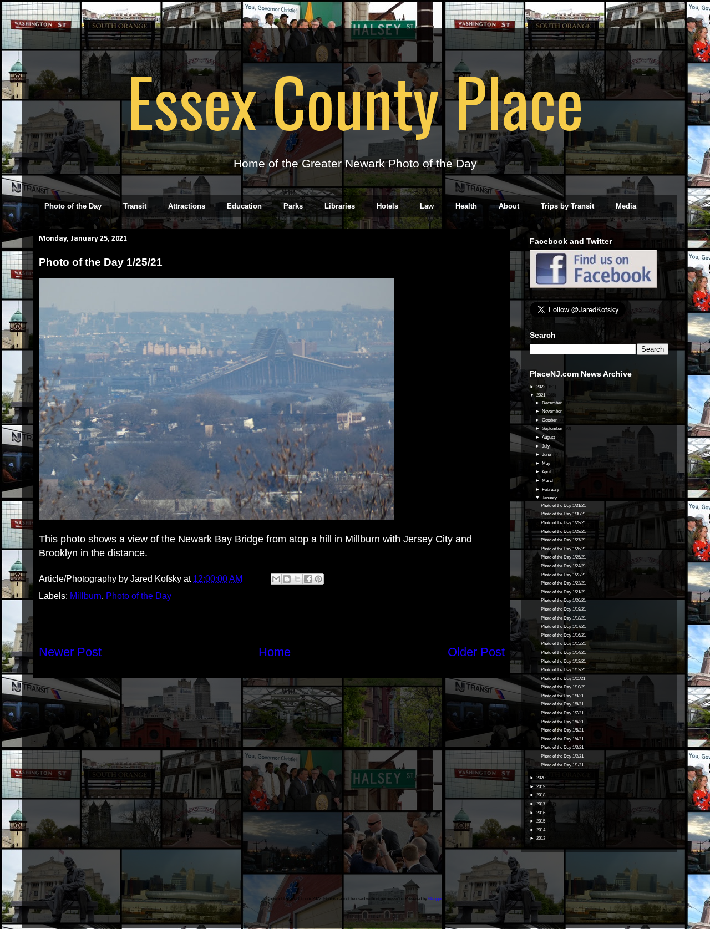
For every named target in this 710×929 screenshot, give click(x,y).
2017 (541, 803)
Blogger (435, 898)
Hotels (387, 206)
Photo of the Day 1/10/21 (563, 686)
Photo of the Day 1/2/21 (562, 756)
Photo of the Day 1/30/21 (563, 513)
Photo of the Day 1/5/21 (562, 730)
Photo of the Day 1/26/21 (563, 548)
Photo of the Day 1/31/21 (563, 505)
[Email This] (276, 579)
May (546, 463)
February (551, 489)
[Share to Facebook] (307, 579)
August (549, 437)
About (509, 206)
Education (244, 206)
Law (427, 206)
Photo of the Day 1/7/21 (562, 712)
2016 (541, 812)
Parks (293, 206)
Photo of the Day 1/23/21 (563, 574)
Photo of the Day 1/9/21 (562, 695)
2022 (541, 386)
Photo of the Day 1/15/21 (563, 643)
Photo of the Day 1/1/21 (562, 765)
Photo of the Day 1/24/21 (563, 566)
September (553, 428)
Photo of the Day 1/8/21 (562, 704)
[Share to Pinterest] (318, 579)
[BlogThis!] (286, 579)
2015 (541, 821)
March (548, 480)
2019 (541, 786)
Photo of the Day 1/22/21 (563, 583)
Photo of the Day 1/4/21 (562, 739)
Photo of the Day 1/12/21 (563, 669)
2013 (541, 838)
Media (626, 206)
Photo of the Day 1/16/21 (563, 635)
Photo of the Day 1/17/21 (563, 626)
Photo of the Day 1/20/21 (563, 600)
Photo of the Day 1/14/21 (563, 652)
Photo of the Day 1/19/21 (563, 609)
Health (466, 206)
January (550, 497)
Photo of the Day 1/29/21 (563, 522)
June (547, 454)
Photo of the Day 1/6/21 (562, 721)
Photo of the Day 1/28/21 (563, 531)
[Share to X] (297, 579)
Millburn (86, 596)
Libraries (339, 206)
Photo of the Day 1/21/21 (563, 592)
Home (274, 652)
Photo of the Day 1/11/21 (563, 678)
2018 (541, 795)
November (552, 411)
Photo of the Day (73, 206)
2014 (541, 830)
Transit (134, 206)
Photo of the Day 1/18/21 (563, 618)
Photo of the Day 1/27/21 (563, 539)
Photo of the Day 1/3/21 (562, 747)
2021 (541, 395)
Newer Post (70, 652)
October (550, 420)
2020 (541, 777)
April (547, 471)
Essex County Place (355, 100)
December (552, 402)
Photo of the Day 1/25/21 (563, 557)
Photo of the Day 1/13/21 (563, 661)
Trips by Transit (567, 206)
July (546, 446)
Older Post (476, 652)
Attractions (186, 206)
